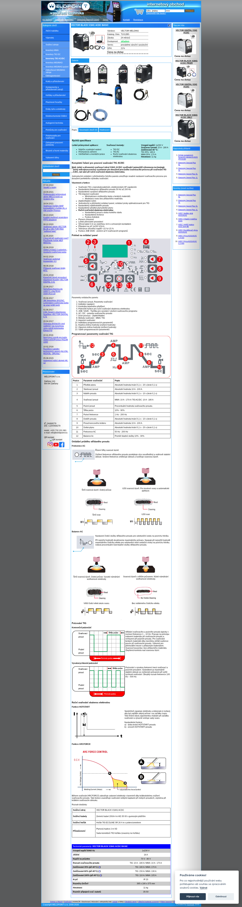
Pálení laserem (166, 902)
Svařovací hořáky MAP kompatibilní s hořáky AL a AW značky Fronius (55, 208)
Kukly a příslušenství (55, 81)
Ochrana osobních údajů (88, 20)
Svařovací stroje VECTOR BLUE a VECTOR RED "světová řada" (54, 229)
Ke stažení (47, 20)
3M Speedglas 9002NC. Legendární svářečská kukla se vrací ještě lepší (55, 302)
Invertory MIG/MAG (54, 62)
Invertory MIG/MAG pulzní (57, 67)
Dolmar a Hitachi (56, 902)
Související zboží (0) (88, 130)
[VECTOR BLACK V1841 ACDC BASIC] (82, 74)
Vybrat (203, 887)
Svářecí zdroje (52, 45)
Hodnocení (105, 130)
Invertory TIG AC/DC (55, 58)
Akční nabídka (52, 31)
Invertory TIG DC (53, 54)
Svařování (68, 902)
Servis (105, 20)
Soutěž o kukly (49, 187)
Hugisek (190, 904)
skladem (125, 41)
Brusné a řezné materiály (57, 151)
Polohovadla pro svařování (53, 137)
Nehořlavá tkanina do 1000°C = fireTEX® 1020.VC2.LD (53, 291)
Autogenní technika (54, 123)
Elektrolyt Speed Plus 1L (188, 178)
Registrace (138, 20)
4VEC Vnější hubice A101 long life (186, 225)
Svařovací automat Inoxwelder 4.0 (51, 260)
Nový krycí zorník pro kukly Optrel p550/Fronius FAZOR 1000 (55, 339)
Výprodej (50, 38)
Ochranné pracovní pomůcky (54, 143)
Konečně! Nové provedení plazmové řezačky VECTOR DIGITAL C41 (55, 279)
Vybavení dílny (52, 157)
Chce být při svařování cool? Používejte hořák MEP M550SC (56, 240)
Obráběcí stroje (131, 902)
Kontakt (126, 20)
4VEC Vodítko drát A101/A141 (185, 214)
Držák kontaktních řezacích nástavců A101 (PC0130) (188, 157)
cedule (115, 902)
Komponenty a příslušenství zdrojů (54, 88)
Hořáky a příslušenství (56, 95)
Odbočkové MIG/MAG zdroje (55, 71)
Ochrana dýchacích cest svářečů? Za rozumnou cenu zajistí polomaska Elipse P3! (54, 327)
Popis (74, 130)
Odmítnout (221, 896)
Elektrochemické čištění (56, 116)
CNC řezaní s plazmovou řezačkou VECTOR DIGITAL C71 (55, 314)
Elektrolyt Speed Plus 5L (188, 174)
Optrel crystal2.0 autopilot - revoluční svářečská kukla (55, 251)
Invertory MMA (52, 50)
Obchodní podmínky (64, 20)
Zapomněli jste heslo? (156, 13)
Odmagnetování (53, 76)
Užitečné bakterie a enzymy (148, 902)
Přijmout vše (192, 896)
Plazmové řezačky (54, 102)
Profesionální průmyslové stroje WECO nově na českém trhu (54, 196)
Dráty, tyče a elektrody (55, 109)
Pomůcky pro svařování (56, 130)
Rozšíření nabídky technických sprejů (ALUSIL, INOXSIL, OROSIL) (55, 351)
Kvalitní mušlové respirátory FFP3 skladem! (55, 218)
